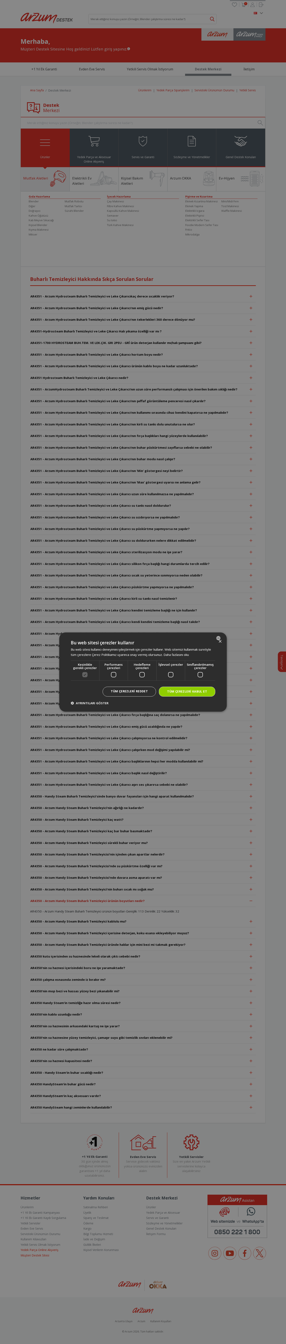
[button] (89, 703)
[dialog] (143, 672)
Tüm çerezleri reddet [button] (129, 691)
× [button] (220, 641)
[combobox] (219, 638)
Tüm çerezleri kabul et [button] (187, 691)
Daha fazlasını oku (176, 655)
